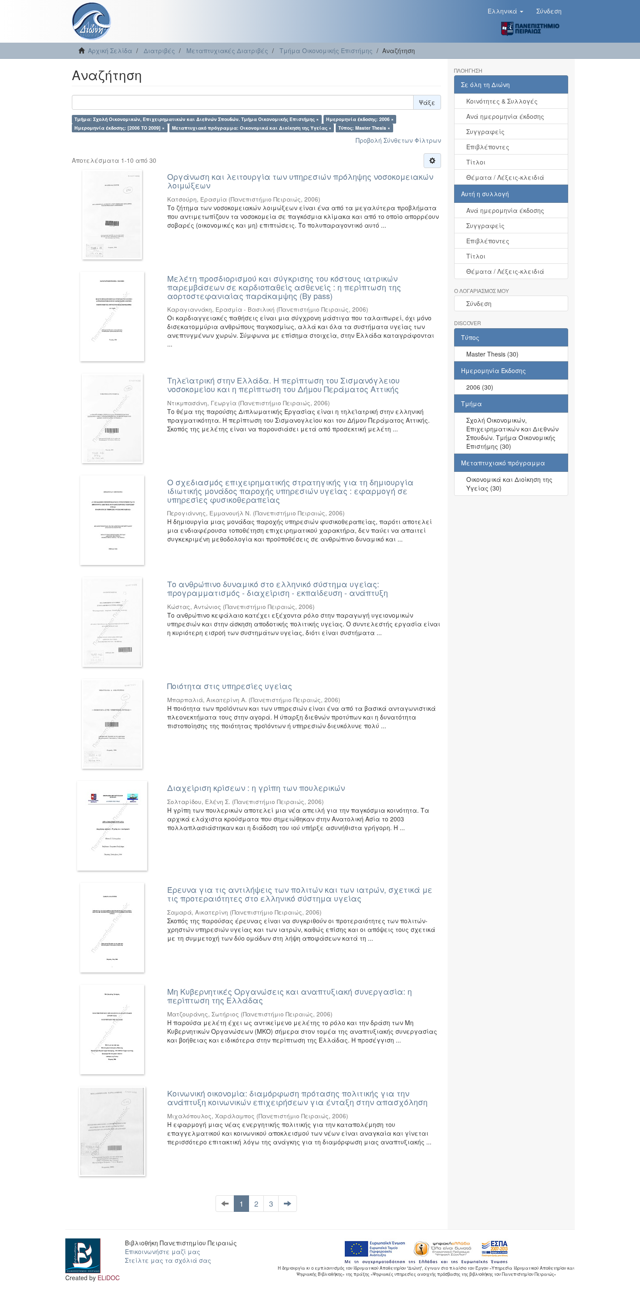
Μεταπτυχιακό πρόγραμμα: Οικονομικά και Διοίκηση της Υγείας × (251, 127)
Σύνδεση (479, 303)
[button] (505, 11)
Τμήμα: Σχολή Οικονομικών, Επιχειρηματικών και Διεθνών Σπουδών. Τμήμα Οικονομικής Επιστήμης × (196, 119)
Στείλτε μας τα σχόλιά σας (168, 1260)
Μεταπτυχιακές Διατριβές (227, 50)
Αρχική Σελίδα (110, 50)
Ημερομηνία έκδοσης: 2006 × (360, 119)
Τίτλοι (475, 162)
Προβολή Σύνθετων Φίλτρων (398, 140)
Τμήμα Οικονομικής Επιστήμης (326, 50)
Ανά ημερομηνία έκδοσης (505, 116)
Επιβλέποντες (487, 146)
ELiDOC (109, 1277)
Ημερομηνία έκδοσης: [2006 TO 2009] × (119, 127)
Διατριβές (159, 50)
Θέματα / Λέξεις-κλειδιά (505, 177)
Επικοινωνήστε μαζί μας (162, 1251)
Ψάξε (427, 102)
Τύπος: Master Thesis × (364, 127)
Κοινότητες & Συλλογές (502, 101)
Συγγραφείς (485, 131)
